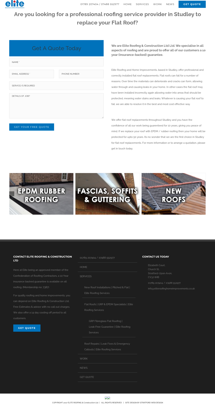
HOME (83, 267)
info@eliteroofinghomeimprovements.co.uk (171, 288)
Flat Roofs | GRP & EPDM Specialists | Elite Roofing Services (108, 307)
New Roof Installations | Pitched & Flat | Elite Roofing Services (107, 290)
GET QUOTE (87, 377)
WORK (84, 358)
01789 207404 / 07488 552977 (97, 257)
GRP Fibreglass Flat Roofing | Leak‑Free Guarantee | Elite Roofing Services (109, 327)
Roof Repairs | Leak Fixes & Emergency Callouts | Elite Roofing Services (107, 346)
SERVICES (86, 276)
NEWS (84, 367)
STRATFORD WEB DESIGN (151, 403)
